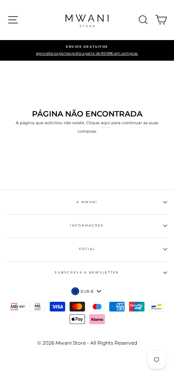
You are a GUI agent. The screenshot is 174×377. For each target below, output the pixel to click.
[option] (87, 50)
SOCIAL (87, 249)
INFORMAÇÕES (87, 225)
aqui (105, 122)
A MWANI (86, 202)
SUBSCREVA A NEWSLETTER (87, 272)
